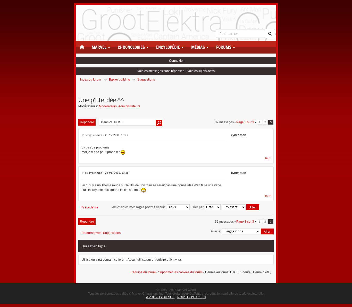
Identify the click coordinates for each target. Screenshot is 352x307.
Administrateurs (129, 106)
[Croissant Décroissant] (241, 207)
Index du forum (90, 79)
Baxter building (119, 79)
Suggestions (146, 79)
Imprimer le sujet (273, 86)
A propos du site (160, 297)
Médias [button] (198, 47)
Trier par (198, 207)
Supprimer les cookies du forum (180, 272)
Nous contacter (191, 297)
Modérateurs (108, 106)
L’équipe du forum (143, 272)
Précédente (89, 207)
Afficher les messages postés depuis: (139, 207)
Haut (267, 158)
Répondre (87, 122)
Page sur (245, 122)
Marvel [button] (99, 47)
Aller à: (216, 231)
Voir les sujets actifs (201, 71)
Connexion (177, 61)
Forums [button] (224, 47)
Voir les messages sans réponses (160, 71)
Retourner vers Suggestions (101, 233)
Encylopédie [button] (168, 47)
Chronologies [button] (132, 47)
